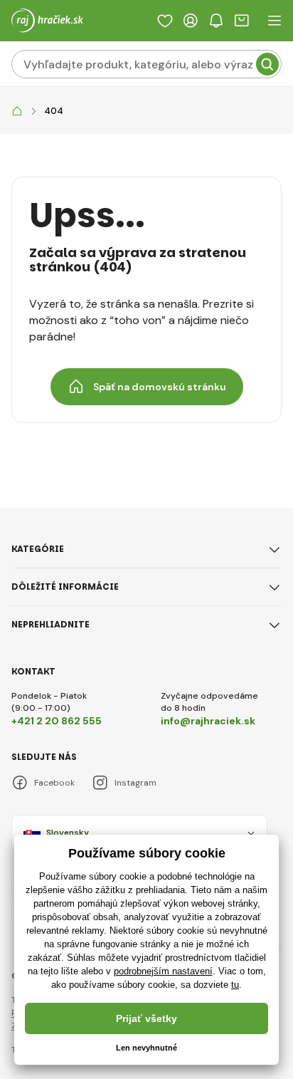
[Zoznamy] (165, 21)
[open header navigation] (274, 21)
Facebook (54, 782)
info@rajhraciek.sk (208, 720)
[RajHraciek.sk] (17, 111)
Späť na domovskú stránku (159, 386)
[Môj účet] (190, 21)
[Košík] (242, 21)
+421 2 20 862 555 (56, 720)
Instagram (135, 782)
